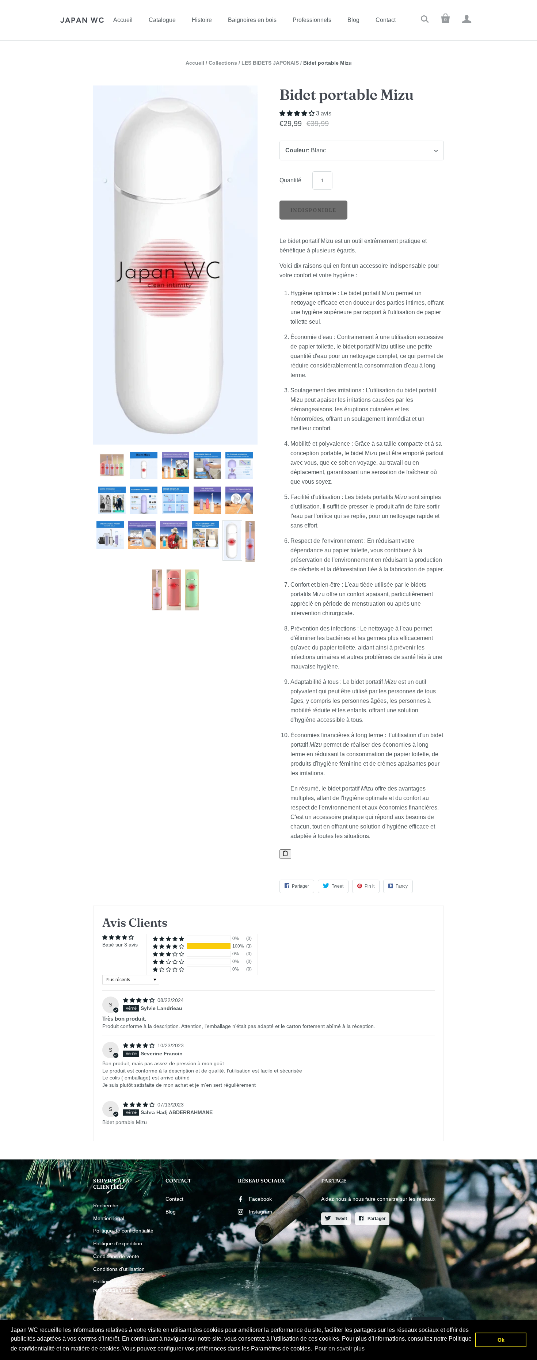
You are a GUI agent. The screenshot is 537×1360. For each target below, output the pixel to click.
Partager (376, 1218)
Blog (353, 20)
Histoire (202, 20)
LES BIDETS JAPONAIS (270, 63)
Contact (386, 20)
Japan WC (82, 20)
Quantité (290, 180)
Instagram (260, 1212)
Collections (223, 63)
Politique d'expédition (117, 1243)
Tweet (340, 1218)
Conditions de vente (116, 1256)
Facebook (260, 1199)
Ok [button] (501, 1340)
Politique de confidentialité (123, 1231)
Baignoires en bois (252, 20)
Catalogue (162, 20)
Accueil (123, 20)
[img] (139, 1000)
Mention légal (108, 1218)
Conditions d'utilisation (119, 1269)
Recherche (105, 1205)
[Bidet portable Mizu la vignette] (112, 465)
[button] (297, 113)
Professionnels (312, 20)
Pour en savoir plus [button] (340, 1348)
